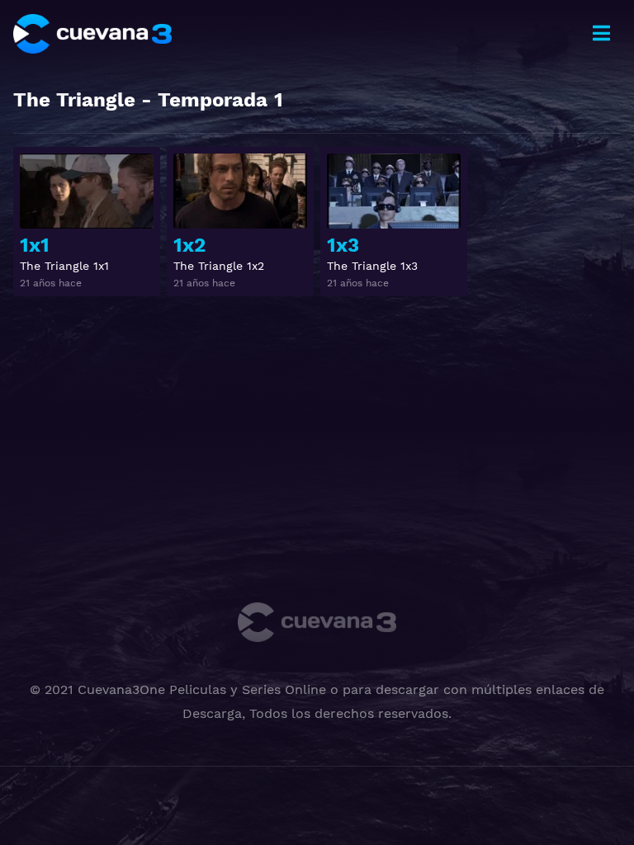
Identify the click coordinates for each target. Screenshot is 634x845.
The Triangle (74, 99)
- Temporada (148, 99)
